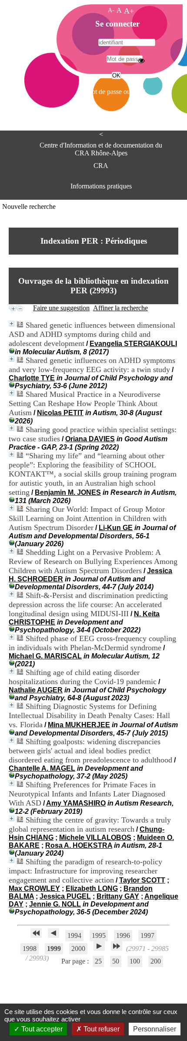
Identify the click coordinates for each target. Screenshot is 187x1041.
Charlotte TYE (32, 378)
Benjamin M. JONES (68, 492)
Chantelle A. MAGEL (42, 768)
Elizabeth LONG (92, 888)
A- (111, 10)
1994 (74, 935)
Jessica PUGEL (65, 896)
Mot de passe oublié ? (115, 91)
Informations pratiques (101, 186)
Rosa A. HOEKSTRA (78, 845)
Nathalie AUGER (36, 690)
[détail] (11, 323)
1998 (30, 948)
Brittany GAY (118, 896)
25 (98, 961)
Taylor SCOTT (142, 880)
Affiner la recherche (120, 308)
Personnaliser (154, 1029)
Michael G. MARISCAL (45, 656)
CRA (101, 165)
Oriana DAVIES (90, 439)
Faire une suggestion (61, 308)
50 (115, 961)
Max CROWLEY (34, 888)
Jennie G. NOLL (55, 904)
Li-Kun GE (116, 527)
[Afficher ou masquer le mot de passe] (141, 60)
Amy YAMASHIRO (76, 803)
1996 (123, 935)
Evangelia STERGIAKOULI (133, 343)
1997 (147, 935)
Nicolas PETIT (60, 412)
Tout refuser (101, 1029)
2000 (78, 948)
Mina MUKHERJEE (79, 725)
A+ (129, 11)
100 (135, 961)
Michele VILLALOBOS (95, 837)
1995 (99, 935)
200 (155, 961)
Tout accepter (41, 1029)
